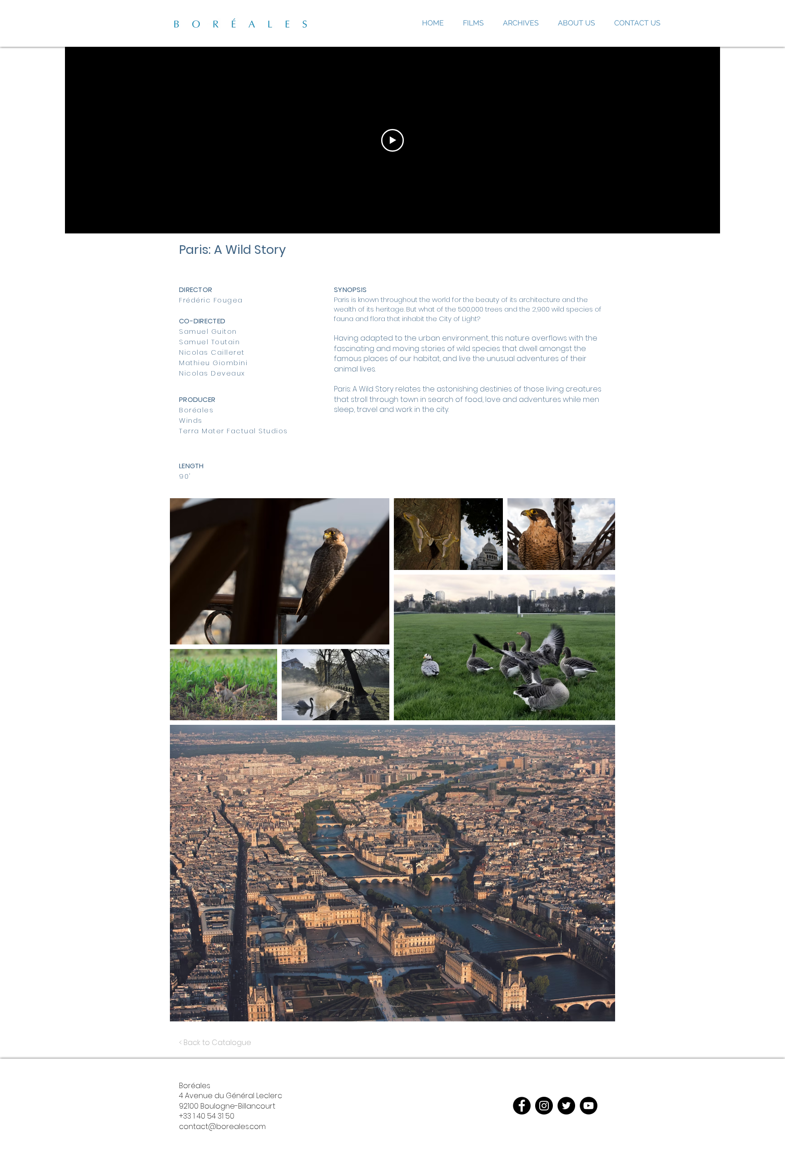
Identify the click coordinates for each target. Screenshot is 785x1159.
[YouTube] (588, 1105)
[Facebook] (522, 1105)
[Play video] (392, 140)
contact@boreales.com (222, 1126)
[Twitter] (566, 1105)
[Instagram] (544, 1105)
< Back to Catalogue (215, 1042)
